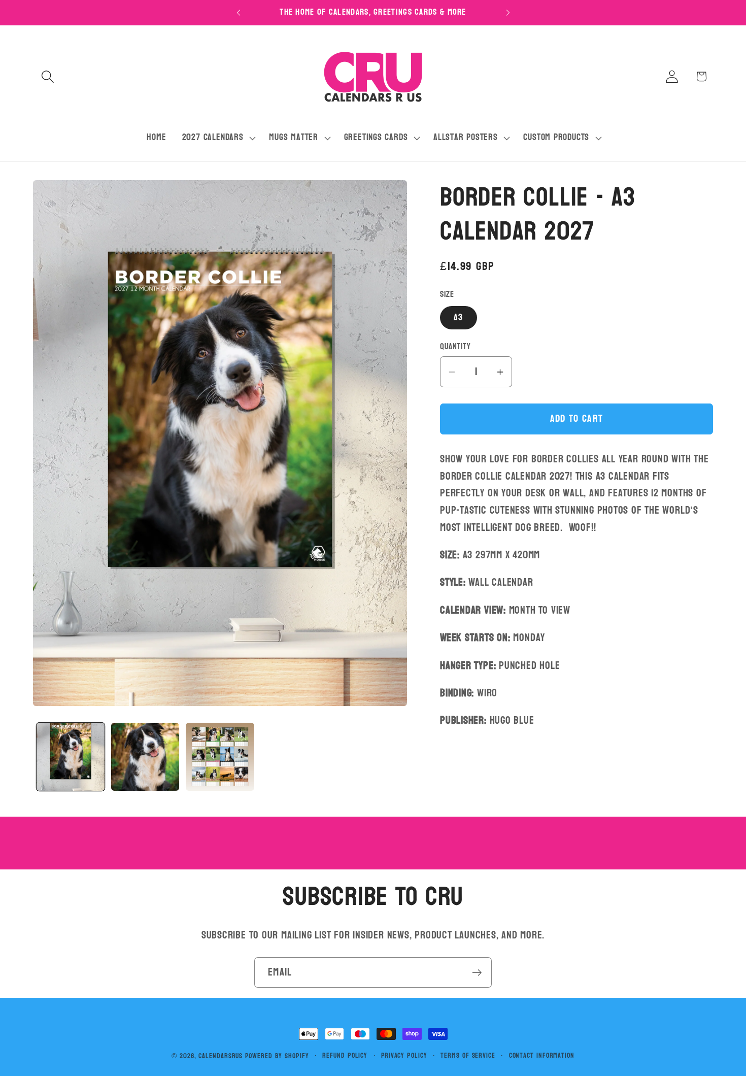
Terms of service (467, 1055)
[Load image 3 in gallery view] (220, 757)
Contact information (541, 1055)
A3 (458, 317)
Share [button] (461, 760)
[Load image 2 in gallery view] (145, 757)
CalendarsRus (220, 1056)
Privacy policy (404, 1055)
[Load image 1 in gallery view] (71, 757)
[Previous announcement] (238, 12)
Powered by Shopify (277, 1056)
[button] (47, 76)
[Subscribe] (476, 972)
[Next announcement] (508, 12)
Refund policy (344, 1055)
